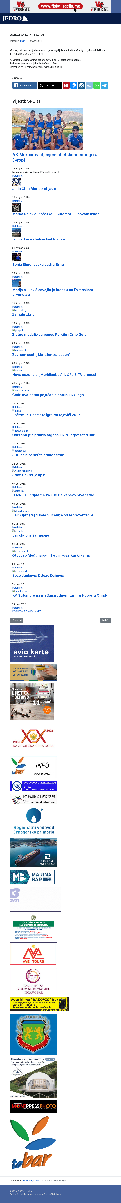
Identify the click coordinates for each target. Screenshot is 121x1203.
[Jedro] (15, 18)
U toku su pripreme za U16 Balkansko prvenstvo (53, 495)
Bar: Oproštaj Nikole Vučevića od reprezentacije (52, 515)
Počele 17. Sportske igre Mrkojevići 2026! (47, 415)
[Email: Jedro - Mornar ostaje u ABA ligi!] (73, 85)
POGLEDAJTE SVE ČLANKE (26, 611)
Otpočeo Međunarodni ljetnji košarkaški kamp (51, 555)
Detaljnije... (17, 175)
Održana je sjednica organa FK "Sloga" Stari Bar (53, 435)
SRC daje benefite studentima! (38, 455)
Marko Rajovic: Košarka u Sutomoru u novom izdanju (57, 214)
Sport (22, 41)
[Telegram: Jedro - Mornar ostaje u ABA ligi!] (104, 85)
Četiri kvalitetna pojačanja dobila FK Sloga (48, 395)
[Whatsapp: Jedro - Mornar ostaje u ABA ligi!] (96, 85)
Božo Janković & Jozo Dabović (38, 575)
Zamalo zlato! (24, 314)
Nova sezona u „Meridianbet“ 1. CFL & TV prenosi (54, 375)
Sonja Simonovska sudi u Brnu (38, 264)
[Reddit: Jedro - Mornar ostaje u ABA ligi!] (89, 85)
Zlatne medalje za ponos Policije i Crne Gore (49, 334)
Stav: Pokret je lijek (28, 475)
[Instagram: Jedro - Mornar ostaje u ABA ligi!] (81, 85)
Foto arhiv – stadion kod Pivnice (38, 239)
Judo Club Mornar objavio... (36, 189)
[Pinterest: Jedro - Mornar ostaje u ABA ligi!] (66, 85)
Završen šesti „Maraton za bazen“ (41, 354)
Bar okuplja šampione (30, 535)
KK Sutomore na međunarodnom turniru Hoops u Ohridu (60, 595)
